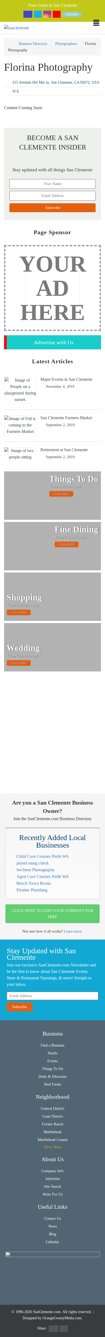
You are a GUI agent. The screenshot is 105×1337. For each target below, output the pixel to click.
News (52, 1226)
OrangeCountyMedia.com (62, 1318)
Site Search (52, 1187)
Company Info (52, 1171)
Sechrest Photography (35, 869)
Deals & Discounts (52, 1077)
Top (97, 1329)
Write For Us (52, 1194)
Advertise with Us (54, 342)
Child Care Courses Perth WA (42, 856)
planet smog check (32, 863)
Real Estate (52, 1084)
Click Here (61, 493)
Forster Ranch (52, 1124)
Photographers (66, 44)
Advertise (72, 14)
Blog (52, 1234)
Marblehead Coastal (53, 1140)
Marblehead (52, 1132)
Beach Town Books (33, 883)
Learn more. (73, 931)
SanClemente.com (47, 1312)
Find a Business (52, 1045)
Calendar (52, 1242)
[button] (99, 22)
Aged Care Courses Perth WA (42, 876)
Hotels (52, 1053)
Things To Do (52, 1069)
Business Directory (33, 44)
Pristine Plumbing (31, 890)
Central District (52, 1109)
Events (52, 1061)
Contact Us (52, 1219)
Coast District (52, 1116)
